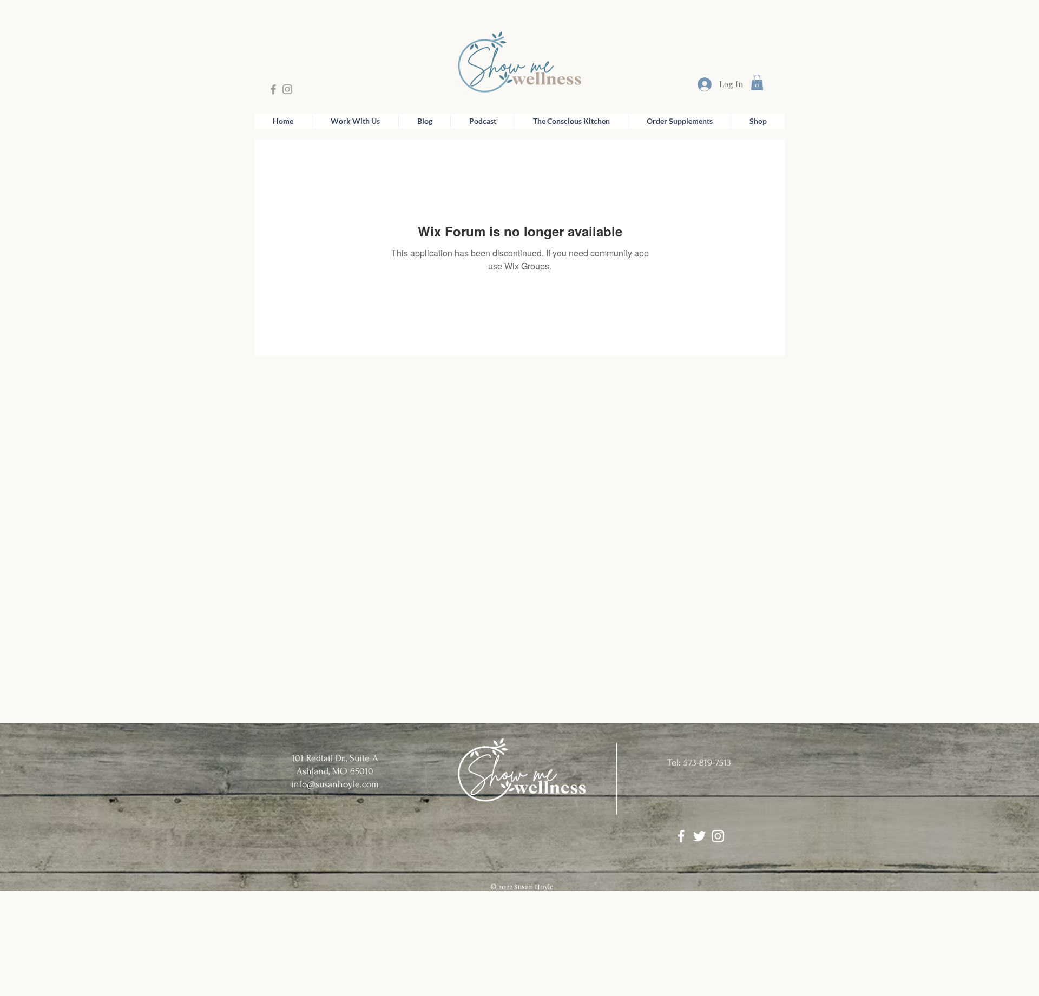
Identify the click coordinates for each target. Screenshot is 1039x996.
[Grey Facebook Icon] (273, 89)
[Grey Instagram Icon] (287, 89)
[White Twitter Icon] (699, 836)
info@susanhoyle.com (335, 784)
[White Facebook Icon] (681, 836)
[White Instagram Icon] (717, 836)
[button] (757, 82)
